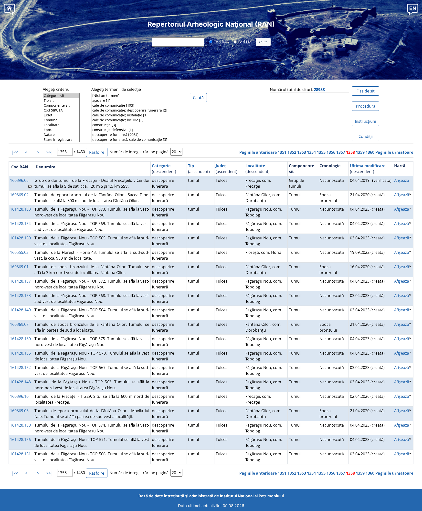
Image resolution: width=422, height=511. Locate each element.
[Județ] (61, 115)
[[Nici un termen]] (140, 95)
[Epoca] (61, 129)
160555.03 (19, 252)
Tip (191, 165)
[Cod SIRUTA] (61, 110)
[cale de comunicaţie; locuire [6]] (140, 120)
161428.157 (20, 281)
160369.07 (19, 324)
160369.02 (19, 194)
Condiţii (366, 136)
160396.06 (19, 180)
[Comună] (61, 120)
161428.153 (20, 295)
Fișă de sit (366, 91)
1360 (370, 152)
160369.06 (19, 410)
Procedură (365, 106)
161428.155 (20, 353)
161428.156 (20, 439)
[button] (412, 9)
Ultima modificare (367, 165)
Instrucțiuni (365, 121)
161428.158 (20, 209)
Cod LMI (244, 41)
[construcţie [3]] (140, 125)
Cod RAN (221, 41)
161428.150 (20, 238)
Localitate (255, 165)
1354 (311, 152)
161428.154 (20, 223)
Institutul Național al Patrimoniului (252, 495)
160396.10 (19, 396)
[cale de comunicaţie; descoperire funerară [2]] (140, 110)
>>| (49, 152)
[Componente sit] (61, 105)
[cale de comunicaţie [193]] (140, 105)
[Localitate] (61, 125)
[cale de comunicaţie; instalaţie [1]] (140, 115)
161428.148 (20, 382)
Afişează (401, 180)
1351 (282, 152)
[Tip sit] (61, 100)
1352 (291, 152)
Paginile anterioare (258, 152)
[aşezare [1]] (140, 100)
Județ (221, 165)
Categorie (161, 165)
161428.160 (20, 338)
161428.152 (20, 367)
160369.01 (19, 266)
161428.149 (20, 310)
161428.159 (20, 425)
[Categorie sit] (61, 95)
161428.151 (20, 454)
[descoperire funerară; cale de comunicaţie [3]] (140, 139)
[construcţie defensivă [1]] (140, 129)
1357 (340, 152)
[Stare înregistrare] (61, 139)
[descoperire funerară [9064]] (140, 134)
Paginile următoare (394, 152)
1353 (301, 152)
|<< (14, 152)
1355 (321, 152)
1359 (360, 152)
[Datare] (61, 134)
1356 (331, 152)
